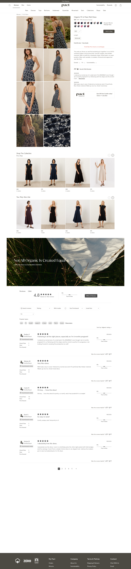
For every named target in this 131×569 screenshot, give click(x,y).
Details (76, 62)
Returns (51, 566)
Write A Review (91, 296)
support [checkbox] (37, 323)
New (26, 10)
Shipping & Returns (93, 563)
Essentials (65, 10)
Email (112, 566)
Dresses (33, 10)
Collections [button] (90, 10)
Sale (104, 10)
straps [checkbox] (44, 323)
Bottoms (47, 10)
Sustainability (101, 5)
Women (16, 5)
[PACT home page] (65, 5)
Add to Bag (109, 31)
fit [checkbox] (25, 323)
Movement (75, 10)
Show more (82, 78)
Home (29, 5)
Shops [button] (98, 10)
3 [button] (65, 468)
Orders (51, 563)
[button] (106, 354)
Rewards (109, 5)
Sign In (98, 95)
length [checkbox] (31, 323)
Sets (82, 10)
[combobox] (43, 308)
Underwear (56, 10)
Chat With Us (114, 563)
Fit (82, 62)
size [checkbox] (21, 323)
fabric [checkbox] (56, 323)
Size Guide (85, 43)
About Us (73, 563)
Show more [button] (68, 323)
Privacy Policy (91, 566)
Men (22, 5)
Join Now (104, 95)
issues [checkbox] (62, 323)
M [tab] (79, 31)
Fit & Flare (25, 14)
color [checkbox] (50, 323)
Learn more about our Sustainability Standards (28, 264)
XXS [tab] (76, 31)
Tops (39, 10)
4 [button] (68, 468)
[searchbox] (27, 308)
